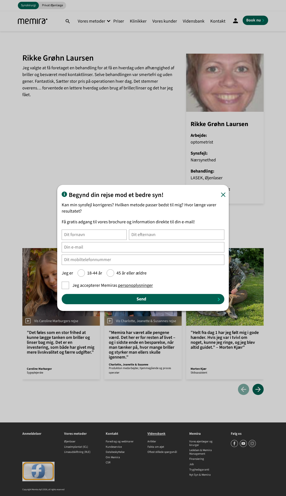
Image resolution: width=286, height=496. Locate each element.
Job (191, 464)
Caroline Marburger (39, 368)
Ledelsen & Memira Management (200, 452)
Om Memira (113, 457)
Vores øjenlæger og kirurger (200, 443)
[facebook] (235, 446)
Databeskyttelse (115, 452)
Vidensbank (193, 21)
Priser (118, 21)
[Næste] (258, 390)
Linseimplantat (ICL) (76, 447)
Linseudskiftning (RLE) (77, 452)
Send (141, 299)
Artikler (151, 441)
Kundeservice (114, 447)
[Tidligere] (243, 390)
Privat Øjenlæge (52, 5)
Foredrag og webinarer (120, 441)
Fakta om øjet (155, 447)
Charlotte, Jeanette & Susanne (128, 364)
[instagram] (252, 446)
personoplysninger (135, 286)
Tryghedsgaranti (199, 470)
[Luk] (223, 194)
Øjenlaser (70, 441)
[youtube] (244, 446)
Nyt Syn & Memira (200, 475)
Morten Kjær (198, 368)
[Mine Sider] (235, 21)
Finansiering (196, 459)
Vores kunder (164, 21)
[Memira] (32, 21)
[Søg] (67, 21)
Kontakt (217, 21)
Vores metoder (91, 21)
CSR (108, 462)
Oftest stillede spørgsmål (162, 452)
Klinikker (138, 21)
